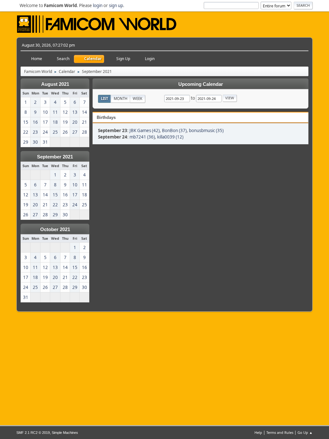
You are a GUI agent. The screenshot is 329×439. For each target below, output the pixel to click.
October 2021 (55, 229)
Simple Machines (65, 433)
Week (137, 98)
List (104, 98)
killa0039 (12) (170, 137)
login (97, 5)
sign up (116, 5)
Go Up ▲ (305, 432)
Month (120, 98)
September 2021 (55, 156)
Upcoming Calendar (200, 84)
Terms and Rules (279, 432)
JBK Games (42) (144, 130)
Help (258, 432)
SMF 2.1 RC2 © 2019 (33, 433)
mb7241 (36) (142, 137)
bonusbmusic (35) (206, 130)
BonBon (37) (174, 130)
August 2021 (55, 84)
